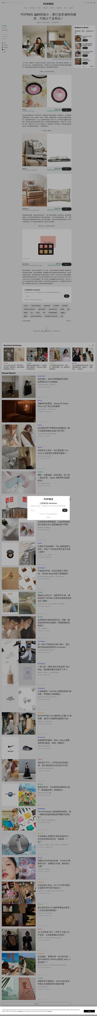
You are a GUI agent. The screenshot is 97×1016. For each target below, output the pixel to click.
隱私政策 (55, 513)
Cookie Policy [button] (20, 1011)
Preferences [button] (49, 1011)
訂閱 (65, 510)
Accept (89, 1011)
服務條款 (51, 513)
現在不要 (48, 517)
